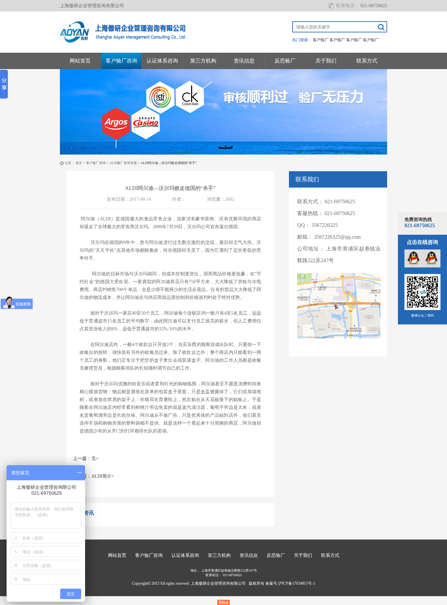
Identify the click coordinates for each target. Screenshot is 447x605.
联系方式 (366, 61)
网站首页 (80, 61)
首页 (79, 163)
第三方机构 (203, 61)
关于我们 (325, 61)
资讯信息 (244, 61)
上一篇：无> (85, 458)
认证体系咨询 (162, 61)
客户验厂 (321, 40)
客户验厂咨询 (121, 61)
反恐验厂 (285, 61)
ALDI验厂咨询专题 (123, 163)
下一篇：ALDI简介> (93, 476)
